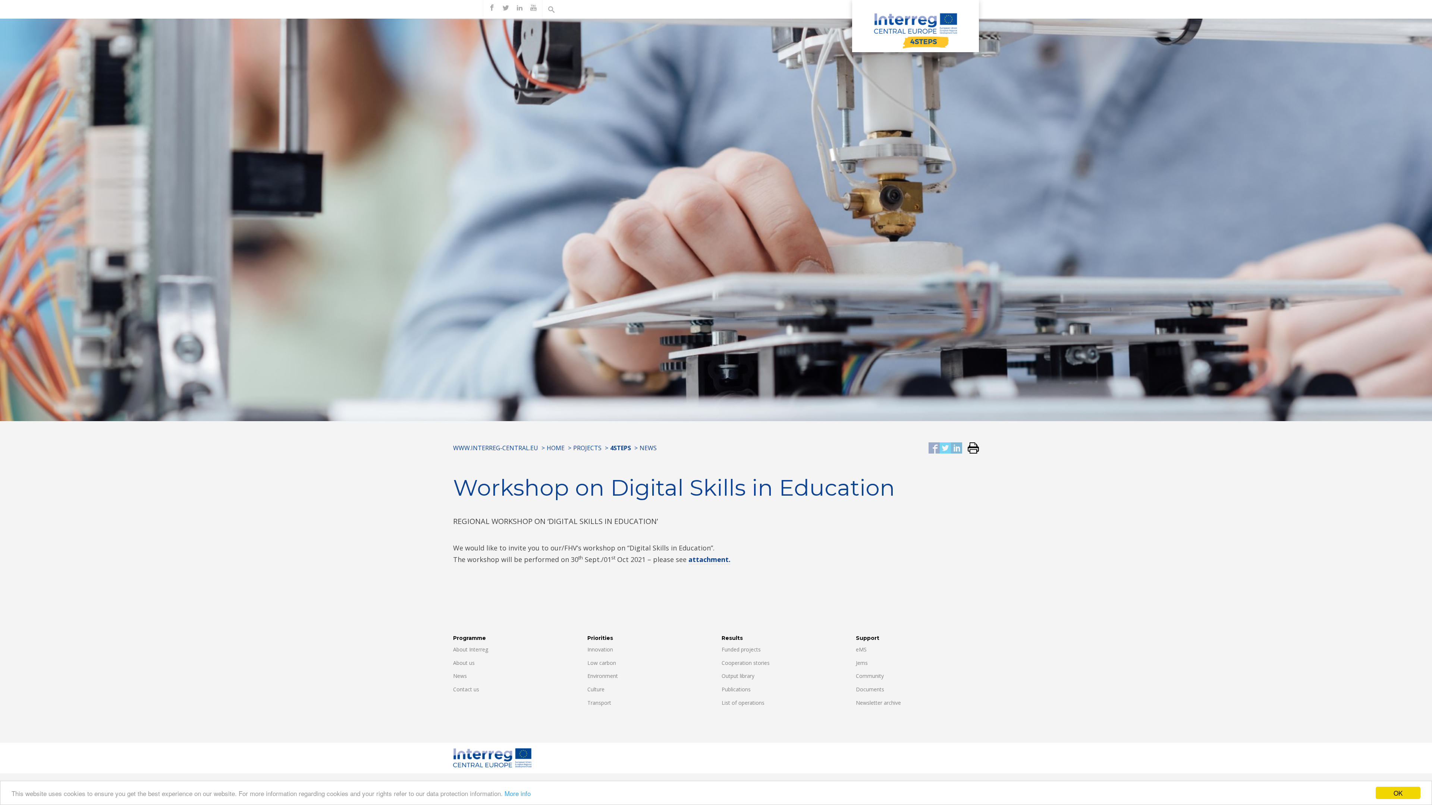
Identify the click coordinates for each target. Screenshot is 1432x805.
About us (464, 662)
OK (1398, 793)
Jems (862, 662)
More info (518, 793)
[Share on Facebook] (934, 448)
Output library (738, 675)
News (648, 448)
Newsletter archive (878, 702)
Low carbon (601, 662)
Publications (736, 689)
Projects (587, 448)
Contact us (466, 689)
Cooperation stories (746, 662)
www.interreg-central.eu (495, 448)
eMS (861, 649)
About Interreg (470, 649)
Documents (870, 689)
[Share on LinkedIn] (956, 448)
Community (870, 675)
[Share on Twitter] (945, 448)
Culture (595, 689)
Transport (599, 702)
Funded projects (741, 649)
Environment (602, 675)
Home (556, 448)
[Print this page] (970, 448)
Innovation (600, 649)
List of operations (743, 702)
